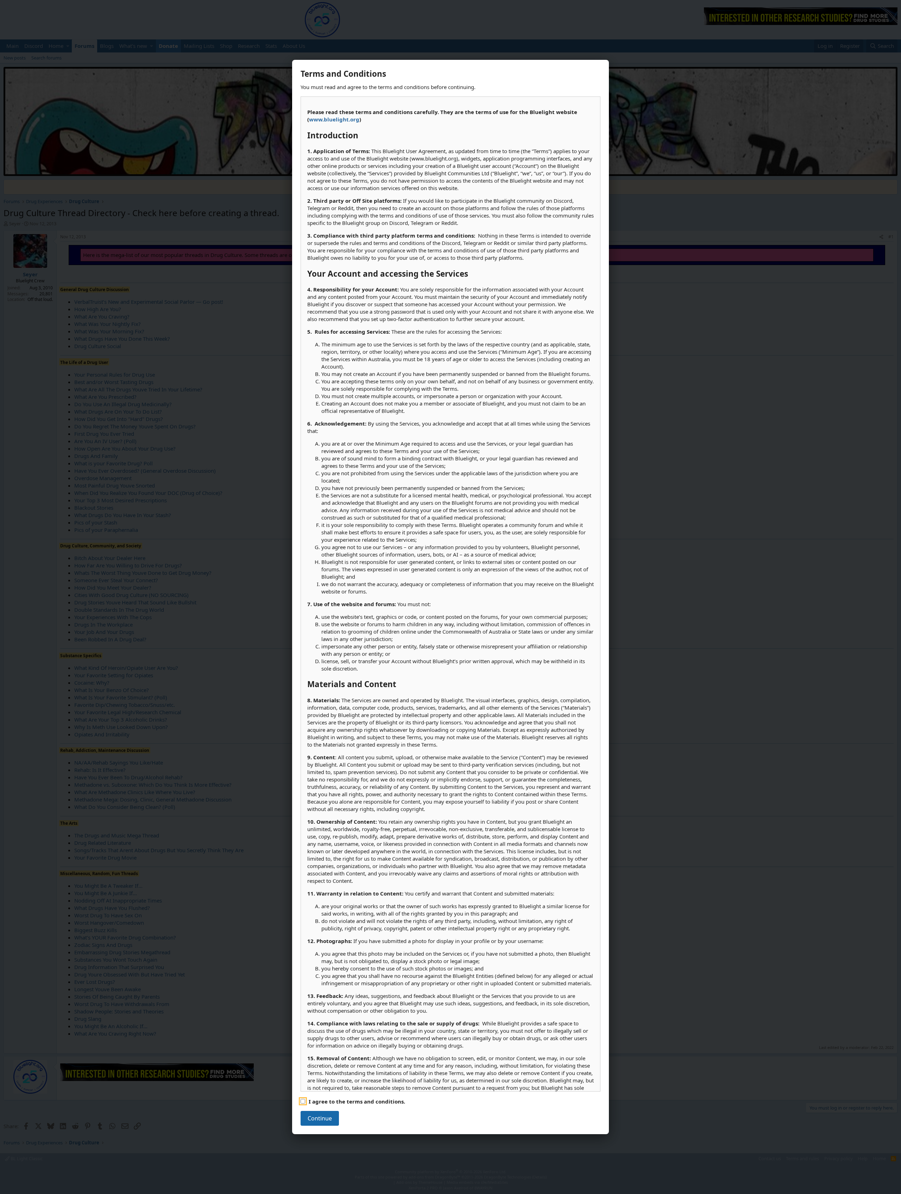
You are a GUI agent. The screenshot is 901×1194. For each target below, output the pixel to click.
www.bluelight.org (334, 119)
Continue (320, 1118)
